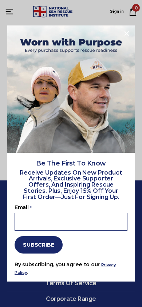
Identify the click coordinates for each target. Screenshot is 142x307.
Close (127, 33)
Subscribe (38, 244)
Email (23, 207)
